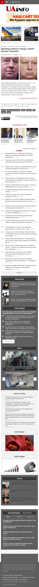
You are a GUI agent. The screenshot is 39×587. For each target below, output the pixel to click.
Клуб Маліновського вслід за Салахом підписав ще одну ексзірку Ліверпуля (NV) (19, 397)
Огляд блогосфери (14, 569)
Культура (6, 566)
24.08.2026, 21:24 (9, 420)
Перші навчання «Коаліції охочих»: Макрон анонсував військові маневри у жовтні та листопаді (18, 254)
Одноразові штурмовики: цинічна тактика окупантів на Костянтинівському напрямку (23, 483)
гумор (8, 112)
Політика (18, 564)
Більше (19, 272)
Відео (7, 569)
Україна (3, 110)
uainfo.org (20, 577)
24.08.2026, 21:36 (9, 412)
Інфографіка (19, 457)
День (8, 516)
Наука (10, 566)
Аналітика (19, 279)
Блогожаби (19, 432)
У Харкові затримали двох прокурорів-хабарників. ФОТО (32, 141)
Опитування (19, 308)
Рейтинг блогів (29, 569)
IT (24, 566)
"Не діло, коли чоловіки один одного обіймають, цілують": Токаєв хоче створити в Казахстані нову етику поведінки (20, 247)
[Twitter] (13, 2)
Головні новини (11, 564)
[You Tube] (16, 2)
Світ (35, 564)
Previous (2, 34)
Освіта (18, 566)
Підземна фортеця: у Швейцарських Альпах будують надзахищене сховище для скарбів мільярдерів (19, 155)
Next (37, 34)
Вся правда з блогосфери (8, 46)
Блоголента (22, 569)
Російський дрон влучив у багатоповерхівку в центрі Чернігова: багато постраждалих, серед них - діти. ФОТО (19, 368)
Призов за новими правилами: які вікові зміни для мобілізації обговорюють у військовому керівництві (20, 267)
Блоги (19, 479)
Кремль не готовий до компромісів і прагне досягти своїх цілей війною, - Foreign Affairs (23, 300)
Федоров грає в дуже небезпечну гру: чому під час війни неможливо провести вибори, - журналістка (23, 284)
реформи (28, 110)
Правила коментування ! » (30, 148)
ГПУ (34, 110)
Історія (14, 566)
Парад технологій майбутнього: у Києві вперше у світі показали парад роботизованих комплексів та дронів (21, 240)
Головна (5, 564)
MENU (2, 2)
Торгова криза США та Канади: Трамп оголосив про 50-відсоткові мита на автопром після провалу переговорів (21, 233)
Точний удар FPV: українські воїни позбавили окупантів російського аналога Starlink (19, 388)
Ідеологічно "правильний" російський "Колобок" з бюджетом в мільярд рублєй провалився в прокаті (23, 499)
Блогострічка (19, 394)
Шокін (29, 83)
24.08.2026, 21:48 (9, 407)
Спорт (32, 566)
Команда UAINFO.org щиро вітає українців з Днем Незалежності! (10, 38)
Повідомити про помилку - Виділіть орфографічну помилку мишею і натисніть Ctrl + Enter (18, 105)
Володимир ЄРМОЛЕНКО (28, 98)
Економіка (30, 564)
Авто (22, 566)
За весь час (30, 516)
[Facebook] (10, 2)
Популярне (27, 513)
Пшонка (4, 112)
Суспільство (24, 564)
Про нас (5, 581)
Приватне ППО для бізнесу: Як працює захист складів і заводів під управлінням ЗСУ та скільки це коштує (23, 292)
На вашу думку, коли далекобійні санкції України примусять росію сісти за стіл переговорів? (19, 312)
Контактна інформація (13, 581)
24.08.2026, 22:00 (9, 400)
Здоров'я (28, 566)
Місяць (19, 516)
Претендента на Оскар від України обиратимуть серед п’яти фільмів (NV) (19, 409)
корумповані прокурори (13, 110)
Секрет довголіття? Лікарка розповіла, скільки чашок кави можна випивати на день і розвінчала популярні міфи (20, 180)
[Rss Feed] (6, 2)
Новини (19, 151)
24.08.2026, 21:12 (9, 427)
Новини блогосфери (21, 46)
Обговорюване (14, 513)
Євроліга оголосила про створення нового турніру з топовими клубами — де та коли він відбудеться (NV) (20, 424)
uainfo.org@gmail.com (24, 581)
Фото (19, 348)
